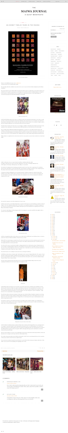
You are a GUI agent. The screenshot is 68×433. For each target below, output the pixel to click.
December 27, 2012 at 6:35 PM (12, 395)
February (54, 272)
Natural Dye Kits (60, 68)
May (53, 268)
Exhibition (9, 348)
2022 (52, 220)
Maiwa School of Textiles (55, 66)
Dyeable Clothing (54, 54)
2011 (52, 275)
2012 (52, 234)
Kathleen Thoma (11, 394)
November (54, 237)
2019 (52, 224)
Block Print (53, 52)
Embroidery (60, 54)
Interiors (52, 59)
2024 (52, 217)
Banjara (23, 22)
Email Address (53, 29)
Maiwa (19, 27)
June (53, 267)
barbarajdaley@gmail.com (13, 381)
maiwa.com (39, 1)
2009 (52, 278)
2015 (52, 230)
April (53, 269)
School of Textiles (46, 1)
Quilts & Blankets (53, 71)
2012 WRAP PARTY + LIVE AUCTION (58, 240)
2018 (52, 226)
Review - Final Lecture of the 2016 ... (35, 372)
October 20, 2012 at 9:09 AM (11, 383)
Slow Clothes (53, 73)
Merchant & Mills (53, 68)
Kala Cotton (59, 61)
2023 (52, 218)
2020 (52, 223)
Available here (18, 83)
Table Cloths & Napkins (60, 73)
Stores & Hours (32, 1)
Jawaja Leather (53, 61)
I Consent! (53, 34)
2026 (52, 214)
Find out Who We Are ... (57, 87)
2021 (52, 221)
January (53, 274)
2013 (52, 233)
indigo (59, 75)
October (53, 239)
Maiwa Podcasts (58, 113)
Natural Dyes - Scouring (59, 155)
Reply (42, 389)
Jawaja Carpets (57, 59)
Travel (52, 75)
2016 (52, 229)
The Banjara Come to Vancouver (58, 249)
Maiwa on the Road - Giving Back (22, 371)
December (54, 236)
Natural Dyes (24, 1)
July (53, 265)
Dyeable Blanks (58, 52)
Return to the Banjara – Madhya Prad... (9, 372)
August (53, 264)
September (54, 262)
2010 (52, 277)
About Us (17, 1)
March (53, 271)
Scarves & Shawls (60, 71)
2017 (52, 227)
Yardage (55, 75)
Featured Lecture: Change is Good (58, 251)
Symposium (13, 348)
